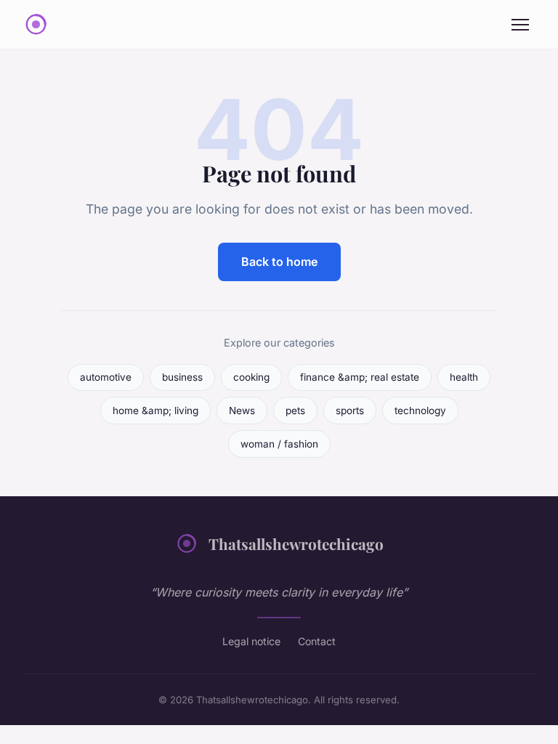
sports (350, 410)
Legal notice (251, 641)
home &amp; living (155, 410)
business (182, 377)
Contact (317, 641)
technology (420, 410)
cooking (251, 377)
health (464, 377)
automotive (106, 377)
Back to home (279, 261)
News (242, 410)
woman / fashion (279, 444)
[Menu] (520, 24)
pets (295, 410)
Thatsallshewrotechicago (296, 543)
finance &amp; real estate (359, 377)
